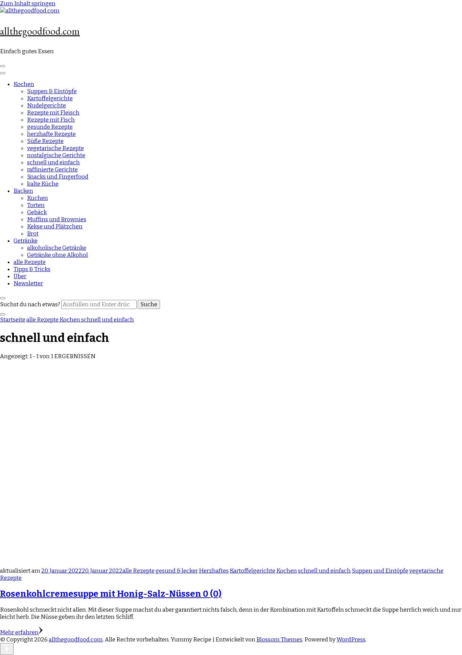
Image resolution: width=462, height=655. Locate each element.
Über (20, 276)
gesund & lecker (177, 570)
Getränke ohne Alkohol (57, 255)
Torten (36, 205)
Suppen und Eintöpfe (380, 570)
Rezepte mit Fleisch (53, 112)
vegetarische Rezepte (55, 148)
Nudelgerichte (46, 105)
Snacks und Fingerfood (57, 176)
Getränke (26, 240)
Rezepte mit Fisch (51, 119)
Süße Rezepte (45, 141)
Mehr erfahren (19, 632)
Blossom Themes (279, 639)
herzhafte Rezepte (51, 134)
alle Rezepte (30, 262)
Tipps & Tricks (32, 269)
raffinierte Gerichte (52, 169)
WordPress (351, 639)
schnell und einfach (53, 162)
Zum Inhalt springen (27, 3)
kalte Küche (43, 183)
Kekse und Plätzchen (55, 226)
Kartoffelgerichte (50, 98)
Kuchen (37, 198)
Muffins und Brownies (56, 219)
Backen (23, 191)
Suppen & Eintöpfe (52, 91)
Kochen (24, 84)
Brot (33, 233)
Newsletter (28, 283)
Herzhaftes (214, 570)
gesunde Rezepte (50, 126)
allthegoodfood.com (40, 31)
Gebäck (37, 212)
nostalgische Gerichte (56, 155)
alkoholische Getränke (56, 247)
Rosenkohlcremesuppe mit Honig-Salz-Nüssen (111, 594)
